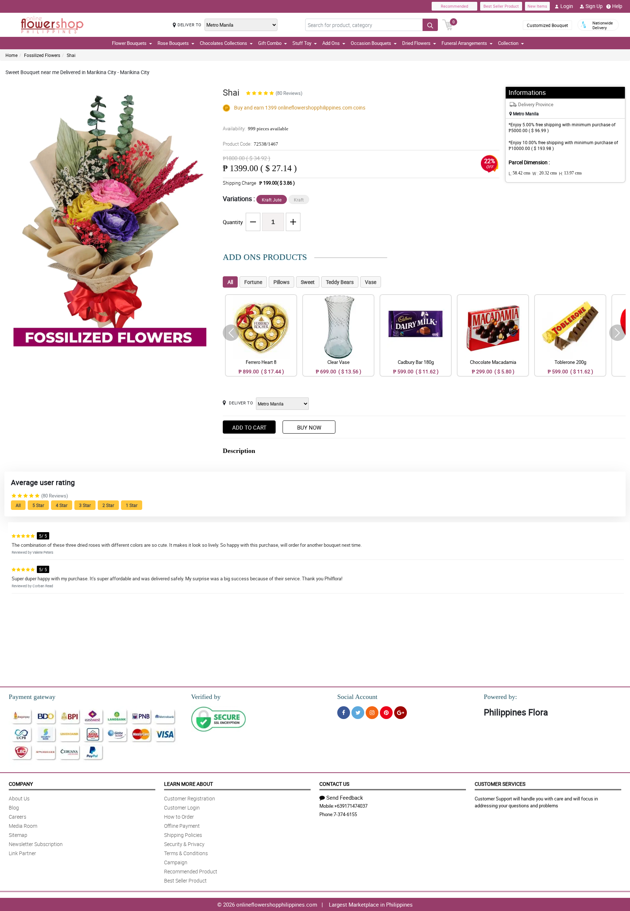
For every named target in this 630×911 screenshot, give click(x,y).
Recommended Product (190, 871)
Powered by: (500, 696)
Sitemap (18, 834)
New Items (537, 6)
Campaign (175, 862)
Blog (14, 807)
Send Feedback (344, 797)
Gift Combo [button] (269, 43)
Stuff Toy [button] (301, 43)
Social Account (357, 696)
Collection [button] (508, 43)
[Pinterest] (386, 712)
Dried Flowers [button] (416, 43)
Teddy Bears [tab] (340, 281)
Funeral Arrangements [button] (464, 43)
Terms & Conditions (186, 853)
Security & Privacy (184, 844)
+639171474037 (351, 806)
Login (566, 6)
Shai (71, 55)
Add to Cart (249, 427)
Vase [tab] (370, 281)
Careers (17, 816)
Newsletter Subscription (36, 844)
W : (544, 173)
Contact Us (334, 783)
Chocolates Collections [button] (223, 43)
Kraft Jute (271, 200)
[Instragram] (372, 712)
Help (617, 6)
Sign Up (594, 6)
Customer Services (500, 783)
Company (21, 783)
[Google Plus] (400, 712)
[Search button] (430, 25)
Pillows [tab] (281, 281)
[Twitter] (357, 712)
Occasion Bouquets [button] (371, 43)
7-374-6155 (345, 814)
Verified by (206, 696)
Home (11, 55)
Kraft (299, 200)
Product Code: (250, 144)
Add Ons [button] (331, 43)
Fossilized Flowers (42, 55)
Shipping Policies (183, 834)
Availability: (255, 128)
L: (519, 173)
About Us (19, 798)
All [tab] (230, 281)
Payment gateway (32, 696)
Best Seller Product (501, 6)
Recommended (454, 6)
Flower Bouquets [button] (129, 43)
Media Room (23, 825)
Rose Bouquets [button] (173, 43)
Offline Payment (182, 825)
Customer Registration (189, 798)
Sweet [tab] (308, 281)
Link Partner (22, 853)
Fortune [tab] (253, 281)
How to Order (179, 816)
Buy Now (309, 427)
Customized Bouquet (547, 25)
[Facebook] (343, 712)
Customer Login (182, 807)
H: (570, 173)
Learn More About (188, 783)
